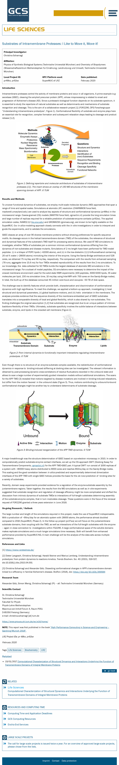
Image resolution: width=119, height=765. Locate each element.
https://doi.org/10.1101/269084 (89, 572)
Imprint (46, 761)
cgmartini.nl (38, 465)
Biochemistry (31, 650)
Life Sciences (14, 650)
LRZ (43, 650)
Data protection (69, 761)
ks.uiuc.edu (37, 222)
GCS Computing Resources (22, 719)
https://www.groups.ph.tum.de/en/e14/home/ (25, 621)
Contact (55, 761)
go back (111, 670)
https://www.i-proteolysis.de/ (20, 550)
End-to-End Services (18, 724)
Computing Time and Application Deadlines (30, 713)
